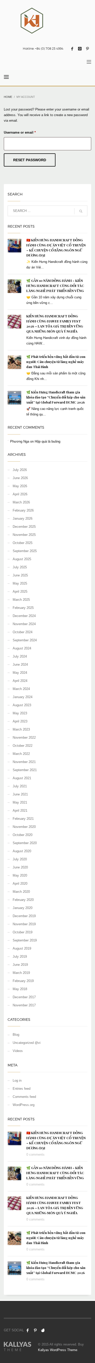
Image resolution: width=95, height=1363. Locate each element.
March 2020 (21, 892)
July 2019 (20, 956)
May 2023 (20, 713)
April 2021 (20, 810)
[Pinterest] (87, 48)
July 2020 (20, 859)
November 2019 (24, 924)
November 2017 (24, 1005)
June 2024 (20, 664)
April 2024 (20, 681)
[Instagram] (80, 48)
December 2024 (24, 616)
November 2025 (24, 535)
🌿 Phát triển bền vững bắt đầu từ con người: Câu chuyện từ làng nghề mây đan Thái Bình (55, 361)
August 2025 (22, 559)
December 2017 (24, 997)
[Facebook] (72, 48)
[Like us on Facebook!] (27, 1330)
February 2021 (23, 819)
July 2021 (20, 786)
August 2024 (22, 648)
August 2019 (22, 948)
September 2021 (25, 770)
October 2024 (22, 632)
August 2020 (22, 851)
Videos (18, 1051)
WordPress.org (23, 1105)
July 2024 (20, 656)
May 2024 (20, 673)
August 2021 (22, 778)
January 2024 (22, 697)
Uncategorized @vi (27, 1043)
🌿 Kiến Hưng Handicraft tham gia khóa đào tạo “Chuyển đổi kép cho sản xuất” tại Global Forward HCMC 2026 (55, 397)
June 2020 (20, 867)
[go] (80, 211)
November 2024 (24, 624)
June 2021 (20, 794)
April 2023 (20, 721)
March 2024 (21, 689)
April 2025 (20, 591)
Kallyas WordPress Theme (57, 1350)
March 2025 (21, 600)
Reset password (29, 160)
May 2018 (20, 989)
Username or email (27, 132)
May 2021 (20, 802)
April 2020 (20, 883)
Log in (17, 1080)
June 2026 (20, 478)
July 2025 (20, 567)
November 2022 (24, 737)
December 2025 (24, 527)
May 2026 (20, 486)
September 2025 (25, 551)
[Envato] (43, 1330)
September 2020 (25, 843)
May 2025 (20, 583)
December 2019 (24, 916)
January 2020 (22, 908)
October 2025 (22, 543)
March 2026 (21, 502)
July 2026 (20, 470)
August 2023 (22, 705)
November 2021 (24, 762)
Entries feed (21, 1089)
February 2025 (23, 608)
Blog (16, 1035)
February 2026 (23, 510)
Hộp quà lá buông (47, 441)
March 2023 (21, 729)
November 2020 (24, 827)
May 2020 (20, 875)
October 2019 (22, 932)
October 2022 (22, 746)
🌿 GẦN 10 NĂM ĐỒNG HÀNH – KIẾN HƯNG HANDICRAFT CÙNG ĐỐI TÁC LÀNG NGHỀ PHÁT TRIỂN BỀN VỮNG (55, 285)
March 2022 (21, 754)
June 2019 (20, 965)
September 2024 (25, 640)
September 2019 (25, 940)
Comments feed (24, 1097)
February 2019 (23, 981)
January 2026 (22, 518)
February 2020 (23, 900)
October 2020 (22, 835)
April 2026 (20, 494)
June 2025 (20, 575)
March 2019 (21, 973)
